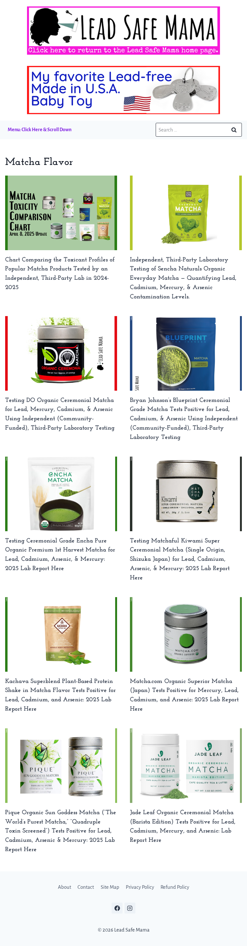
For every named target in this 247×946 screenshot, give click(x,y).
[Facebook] (117, 908)
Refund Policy (174, 887)
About (64, 887)
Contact (86, 887)
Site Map (110, 887)
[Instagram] (129, 908)
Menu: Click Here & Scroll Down (39, 129)
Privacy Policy (140, 887)
